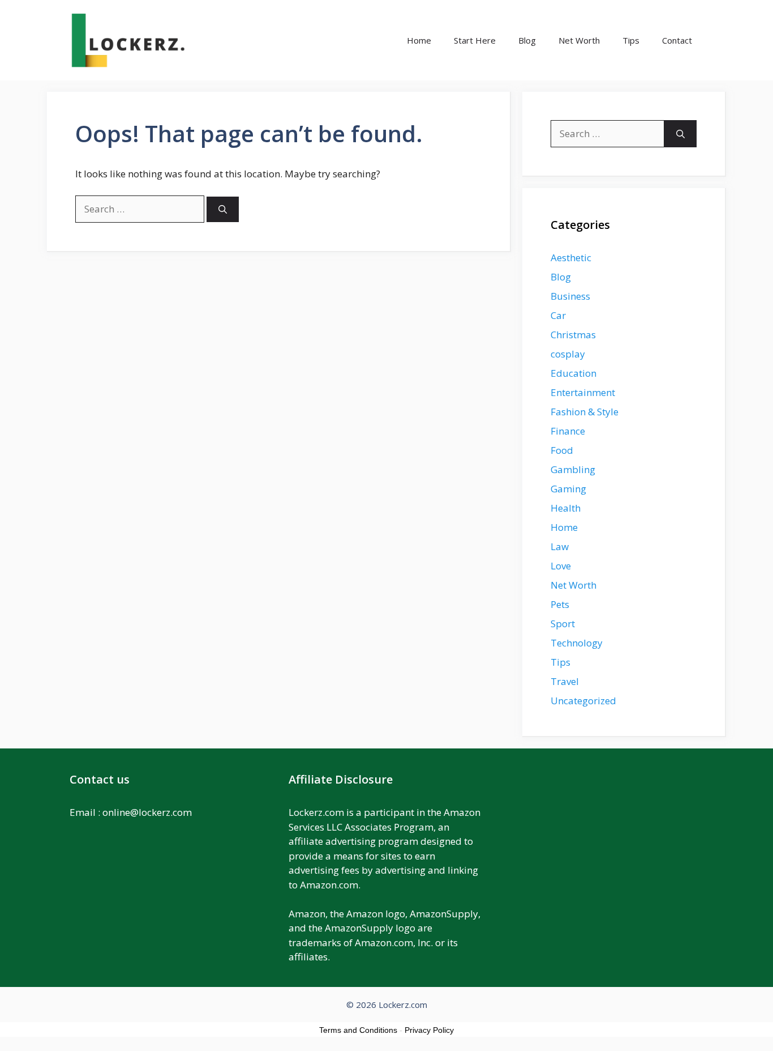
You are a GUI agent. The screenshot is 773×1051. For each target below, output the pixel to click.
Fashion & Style (585, 411)
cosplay (568, 353)
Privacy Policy (429, 1030)
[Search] (223, 209)
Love (561, 565)
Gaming (568, 488)
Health (566, 507)
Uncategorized (583, 700)
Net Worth (579, 40)
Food (562, 450)
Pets (560, 604)
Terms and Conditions (358, 1030)
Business (570, 296)
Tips (630, 40)
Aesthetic (571, 257)
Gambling (573, 469)
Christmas (573, 334)
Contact (677, 40)
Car (558, 315)
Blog (527, 40)
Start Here (475, 40)
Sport (563, 623)
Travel (565, 681)
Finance (568, 430)
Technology (577, 642)
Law (560, 546)
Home (419, 40)
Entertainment (583, 392)
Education (573, 373)
